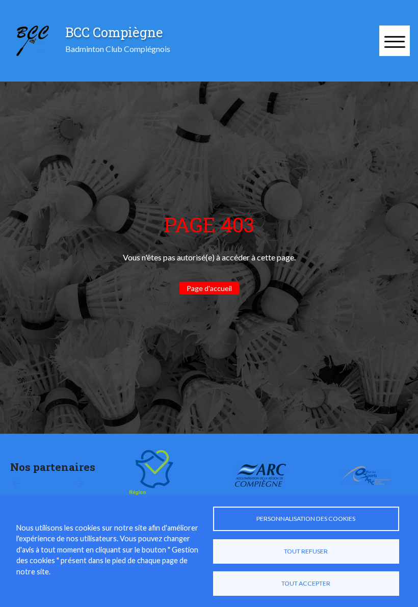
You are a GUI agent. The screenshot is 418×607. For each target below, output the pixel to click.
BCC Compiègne (114, 32)
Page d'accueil (209, 288)
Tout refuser (306, 551)
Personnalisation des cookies (305, 518)
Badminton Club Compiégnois (117, 49)
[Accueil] (32, 40)
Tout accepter (305, 583)
